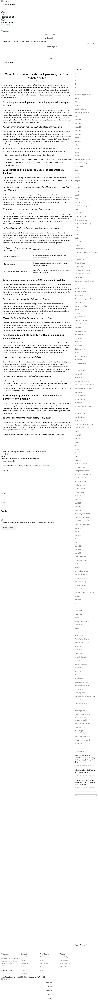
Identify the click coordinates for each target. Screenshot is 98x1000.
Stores (42, 960)
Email (3, 502)
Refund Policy (64, 960)
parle (37, 411)
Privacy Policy (64, 957)
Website (4, 511)
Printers (23, 970)
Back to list (5, 454)
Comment (5, 470)
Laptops (23, 960)
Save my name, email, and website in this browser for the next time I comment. (27, 522)
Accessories (24, 957)
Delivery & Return (65, 967)
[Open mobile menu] (49, 28)
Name (4, 493)
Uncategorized (37, 69)
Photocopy (24, 967)
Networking (24, 963)
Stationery (24, 973)
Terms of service (65, 963)
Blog (41, 970)
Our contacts (44, 963)
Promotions (43, 957)
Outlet (42, 967)
